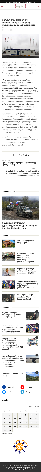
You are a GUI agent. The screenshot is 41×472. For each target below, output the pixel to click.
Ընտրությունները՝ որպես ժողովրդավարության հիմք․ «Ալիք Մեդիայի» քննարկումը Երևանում (27, 284)
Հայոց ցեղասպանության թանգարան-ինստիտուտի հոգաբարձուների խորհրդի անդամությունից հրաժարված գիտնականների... (13, 361)
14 (36, 419)
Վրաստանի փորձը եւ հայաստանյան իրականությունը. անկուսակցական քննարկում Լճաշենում (25, 257)
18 (20, 423)
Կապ (35, 2)
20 (31, 423)
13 (31, 419)
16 (10, 423)
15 (5, 423)
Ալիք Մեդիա (31, 467)
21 (36, 423)
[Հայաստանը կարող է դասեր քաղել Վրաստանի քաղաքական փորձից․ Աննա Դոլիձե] (8, 272)
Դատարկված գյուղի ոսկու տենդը (12, 374)
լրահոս (5, 235)
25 (20, 426)
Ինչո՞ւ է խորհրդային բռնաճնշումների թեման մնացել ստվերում (26, 297)
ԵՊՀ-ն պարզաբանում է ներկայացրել (26, 242)
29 (5, 430)
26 (25, 426)
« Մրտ (4, 433)
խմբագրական (8, 191)
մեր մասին (8, 2)
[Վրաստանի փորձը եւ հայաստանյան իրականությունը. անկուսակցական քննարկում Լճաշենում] (8, 256)
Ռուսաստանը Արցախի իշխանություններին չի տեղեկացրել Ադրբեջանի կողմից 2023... (19, 225)
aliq (3, 28)
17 (15, 423)
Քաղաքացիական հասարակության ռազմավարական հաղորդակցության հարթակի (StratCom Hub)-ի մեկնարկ (12, 344)
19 (25, 423)
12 (25, 419)
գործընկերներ (27, 2)
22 (5, 426)
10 (15, 419)
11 (20, 419)
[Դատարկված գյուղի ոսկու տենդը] (32, 376)
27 (31, 426)
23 (10, 426)
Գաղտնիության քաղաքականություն (20, 469)
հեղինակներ (17, 2)
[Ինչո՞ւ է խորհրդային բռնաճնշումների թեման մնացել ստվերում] (8, 298)
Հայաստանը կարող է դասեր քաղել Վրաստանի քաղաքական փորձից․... (27, 271)
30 (10, 430)
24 (15, 426)
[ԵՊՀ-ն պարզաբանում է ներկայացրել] (8, 244)
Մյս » (10, 433)
